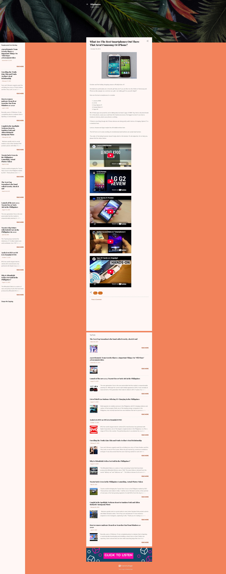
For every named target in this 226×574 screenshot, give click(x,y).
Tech (100, 293)
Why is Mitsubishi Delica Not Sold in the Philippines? (110, 461)
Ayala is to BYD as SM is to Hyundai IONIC (106, 420)
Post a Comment (97, 299)
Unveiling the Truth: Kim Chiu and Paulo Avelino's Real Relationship (116, 440)
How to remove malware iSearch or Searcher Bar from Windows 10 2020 (8, 102)
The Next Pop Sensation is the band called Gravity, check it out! (114, 339)
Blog (95, 293)
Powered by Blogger (127, 566)
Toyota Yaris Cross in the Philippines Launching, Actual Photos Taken (116, 482)
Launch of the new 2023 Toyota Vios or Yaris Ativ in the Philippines (115, 379)
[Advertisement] (159, 37)
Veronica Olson (129, 569)
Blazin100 (95, 4)
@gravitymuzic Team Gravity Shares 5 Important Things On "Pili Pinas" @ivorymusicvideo (9, 53)
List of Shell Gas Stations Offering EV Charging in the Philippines (115, 399)
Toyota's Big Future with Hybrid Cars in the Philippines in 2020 (10, 230)
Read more (145, 348)
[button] (147, 41)
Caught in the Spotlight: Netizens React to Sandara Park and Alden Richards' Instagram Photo (10, 130)
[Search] (164, 5)
